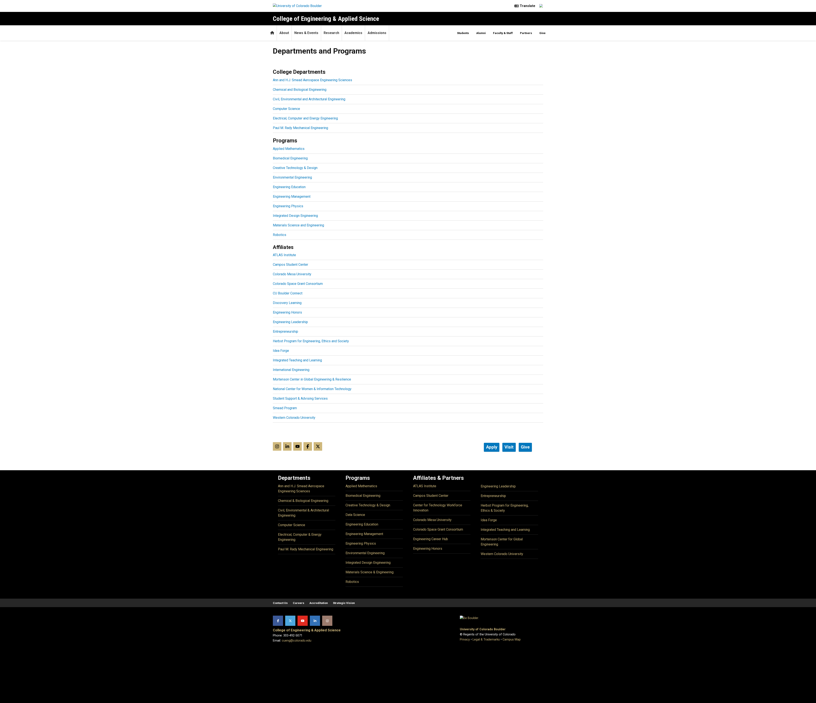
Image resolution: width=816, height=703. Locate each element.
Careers (298, 603)
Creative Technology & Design (295, 168)
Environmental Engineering (292, 177)
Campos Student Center (290, 265)
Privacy (465, 639)
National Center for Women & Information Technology (312, 389)
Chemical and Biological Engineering (299, 90)
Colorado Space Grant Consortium (298, 284)
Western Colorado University (294, 418)
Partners (526, 33)
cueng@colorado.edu (296, 640)
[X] (290, 621)
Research (331, 33)
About (284, 33)
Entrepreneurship (285, 331)
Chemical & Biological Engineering (303, 501)
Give (542, 33)
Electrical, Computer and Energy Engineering (305, 118)
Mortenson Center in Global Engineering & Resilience (312, 379)
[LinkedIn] (315, 621)
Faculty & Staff (503, 33)
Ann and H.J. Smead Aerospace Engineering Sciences (312, 80)
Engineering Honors (287, 312)
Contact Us (280, 603)
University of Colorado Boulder (483, 629)
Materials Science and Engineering (298, 225)
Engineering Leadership (290, 322)
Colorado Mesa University (292, 274)
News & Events (306, 33)
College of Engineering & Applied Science (326, 18)
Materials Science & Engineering (370, 572)
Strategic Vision (344, 603)
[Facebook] (278, 621)
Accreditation (318, 603)
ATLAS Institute (284, 255)
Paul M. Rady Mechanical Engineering (300, 128)
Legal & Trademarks (486, 639)
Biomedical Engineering (290, 158)
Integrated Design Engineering (295, 216)
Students (463, 33)
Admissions (377, 33)
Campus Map (512, 639)
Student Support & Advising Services (300, 398)
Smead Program (285, 408)
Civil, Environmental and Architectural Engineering (309, 99)
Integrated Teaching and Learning (297, 360)
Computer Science (286, 109)
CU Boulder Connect (287, 293)
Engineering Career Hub (430, 539)
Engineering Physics (288, 206)
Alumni (481, 33)
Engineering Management (291, 197)
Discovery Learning (287, 303)
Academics (353, 33)
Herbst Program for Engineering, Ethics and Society (311, 341)
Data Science (355, 515)
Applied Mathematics (289, 149)
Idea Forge (281, 351)
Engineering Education (289, 187)
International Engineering (291, 370)
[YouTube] (303, 621)
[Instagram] (327, 621)
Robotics (279, 235)
